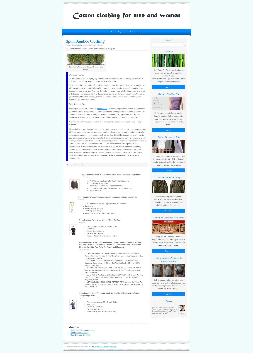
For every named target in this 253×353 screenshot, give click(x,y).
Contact (132, 32)
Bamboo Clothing (77, 45)
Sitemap (140, 32)
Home (94, 346)
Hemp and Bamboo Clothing (82, 330)
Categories (120, 32)
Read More (168, 87)
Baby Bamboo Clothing (80, 335)
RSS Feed (113, 346)
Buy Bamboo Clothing (79, 333)
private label (102, 109)
